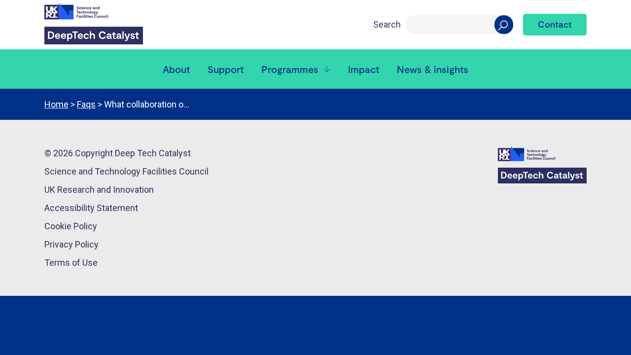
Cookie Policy (70, 226)
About (176, 69)
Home (56, 104)
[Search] (503, 24)
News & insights (432, 69)
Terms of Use (71, 262)
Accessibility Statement (91, 208)
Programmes (289, 69)
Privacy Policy (71, 244)
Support (226, 69)
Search (387, 24)
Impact (363, 69)
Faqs (86, 104)
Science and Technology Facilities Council (126, 171)
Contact (555, 24)
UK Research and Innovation (99, 189)
